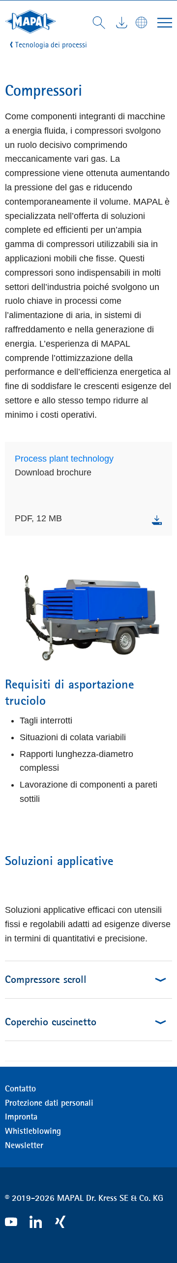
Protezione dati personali (49, 1102)
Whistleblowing (33, 1130)
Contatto (20, 1088)
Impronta (21, 1116)
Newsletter (24, 1145)
